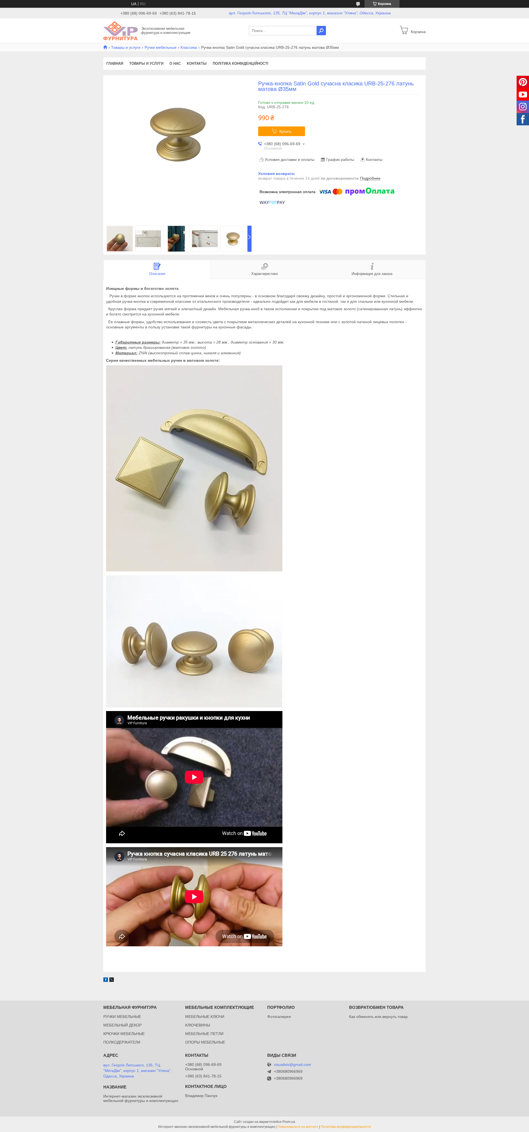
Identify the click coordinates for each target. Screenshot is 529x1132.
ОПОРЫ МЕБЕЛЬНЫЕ (205, 1042)
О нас (175, 63)
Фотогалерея (279, 1016)
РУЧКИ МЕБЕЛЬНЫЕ (122, 1016)
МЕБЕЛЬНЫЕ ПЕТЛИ (204, 1033)
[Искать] (321, 30)
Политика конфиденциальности (346, 1127)
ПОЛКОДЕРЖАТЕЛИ (121, 1042)
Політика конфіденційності (240, 63)
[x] (111, 980)
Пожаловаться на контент (297, 1127)
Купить (285, 131)
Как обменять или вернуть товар (378, 1016)
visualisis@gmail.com (292, 1065)
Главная (114, 63)
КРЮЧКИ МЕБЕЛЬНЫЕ (124, 1033)
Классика (188, 47)
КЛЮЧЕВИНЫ (197, 1025)
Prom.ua (288, 1122)
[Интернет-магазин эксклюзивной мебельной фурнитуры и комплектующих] (120, 30)
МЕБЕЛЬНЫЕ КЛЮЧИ (204, 1016)
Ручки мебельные (161, 47)
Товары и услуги (126, 47)
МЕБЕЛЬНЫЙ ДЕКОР (122, 1025)
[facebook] (105, 980)
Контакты (197, 63)
